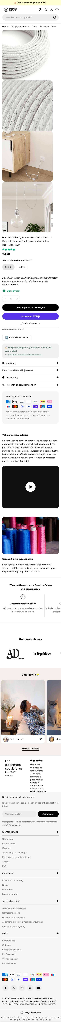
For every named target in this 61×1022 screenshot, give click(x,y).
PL (20, 1020)
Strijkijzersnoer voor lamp (24, 26)
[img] (39, 760)
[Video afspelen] (30, 487)
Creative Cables (16, 998)
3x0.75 (22, 267)
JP (11, 1020)
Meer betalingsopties (30, 323)
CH (15, 1018)
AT (6, 1018)
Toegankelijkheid (32, 1012)
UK (41, 1020)
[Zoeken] (54, 17)
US (46, 1020)
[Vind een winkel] (40, 9)
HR (46, 1018)
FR (37, 1018)
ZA (50, 1020)
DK (28, 1018)
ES (33, 1018)
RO (24, 1020)
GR (42, 1018)
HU (51, 1018)
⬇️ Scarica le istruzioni (16, 337)
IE (55, 1018)
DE (24, 1018)
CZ (19, 1018)
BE (10, 1018)
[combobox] (30, 17)
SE (33, 1020)
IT (59, 1018)
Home (5, 26)
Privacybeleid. (14, 825)
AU (2, 1018)
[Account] (46, 9)
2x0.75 (8, 267)
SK (29, 1020)
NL (15, 1020)
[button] (9, 249)
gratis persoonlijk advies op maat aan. (27, 354)
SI (37, 1020)
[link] (15, 654)
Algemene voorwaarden (46, 821)
